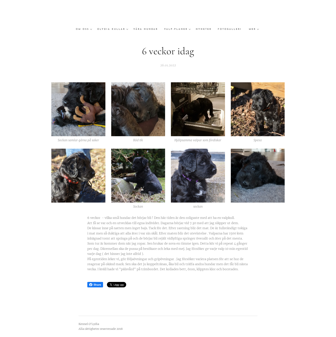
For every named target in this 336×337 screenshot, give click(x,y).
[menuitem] (85, 29)
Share (97, 284)
